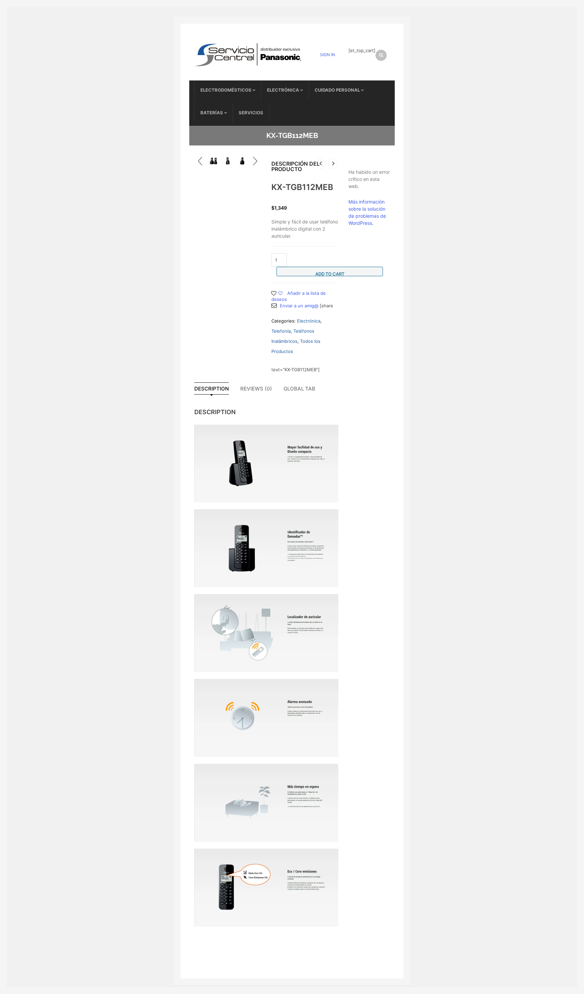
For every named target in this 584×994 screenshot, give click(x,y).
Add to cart (329, 273)
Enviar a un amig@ (299, 305)
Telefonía (281, 331)
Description (211, 388)
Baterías (211, 112)
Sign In (327, 54)
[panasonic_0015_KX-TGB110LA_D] (242, 161)
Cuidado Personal (337, 90)
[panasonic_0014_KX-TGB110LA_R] (228, 161)
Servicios (251, 112)
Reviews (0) (256, 388)
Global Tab (299, 388)
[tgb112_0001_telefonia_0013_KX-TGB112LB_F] (213, 161)
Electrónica (283, 90)
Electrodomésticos (225, 90)
